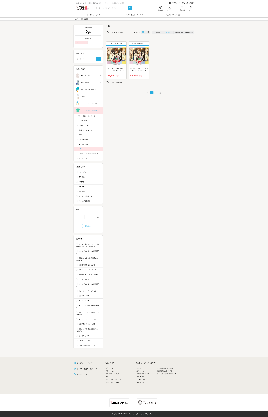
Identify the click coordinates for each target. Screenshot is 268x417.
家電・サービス (85, 82)
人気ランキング (82, 374)
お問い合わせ (140, 382)
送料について (140, 371)
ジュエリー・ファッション (89, 103)
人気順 (158, 32)
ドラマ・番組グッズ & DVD (87, 369)
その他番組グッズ (84, 139)
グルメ (83, 96)
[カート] (191, 7)
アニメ (81, 135)
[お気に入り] (182, 7)
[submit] (130, 8)
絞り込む (88, 226)
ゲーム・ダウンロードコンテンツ (88, 153)
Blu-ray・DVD (83, 144)
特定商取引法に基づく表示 (164, 371)
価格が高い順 (189, 32)
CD (80, 149)
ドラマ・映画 (83, 120)
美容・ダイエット (86, 76)
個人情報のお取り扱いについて (166, 368)
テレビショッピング (93, 15)
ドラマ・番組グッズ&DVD (89, 110)
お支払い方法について (143, 374)
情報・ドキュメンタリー (86, 130)
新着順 (168, 32)
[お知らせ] (160, 7)
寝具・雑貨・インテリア (88, 89)
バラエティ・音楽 (84, 125)
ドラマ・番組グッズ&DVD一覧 (86, 116)
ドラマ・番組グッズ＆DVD (134, 15)
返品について (140, 376)
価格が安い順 (179, 32)
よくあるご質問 (189, 3)
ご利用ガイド (175, 3)
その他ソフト (83, 158)
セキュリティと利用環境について (166, 374)
